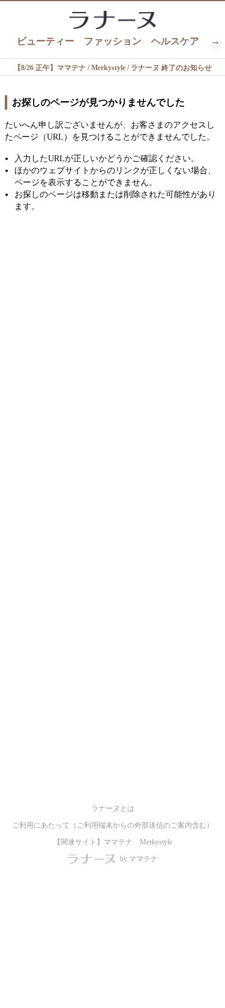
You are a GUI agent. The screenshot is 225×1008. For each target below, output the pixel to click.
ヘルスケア (175, 41)
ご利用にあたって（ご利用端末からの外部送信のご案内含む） (113, 825)
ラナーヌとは (112, 808)
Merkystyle (156, 842)
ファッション (113, 41)
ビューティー (45, 41)
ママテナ (118, 842)
